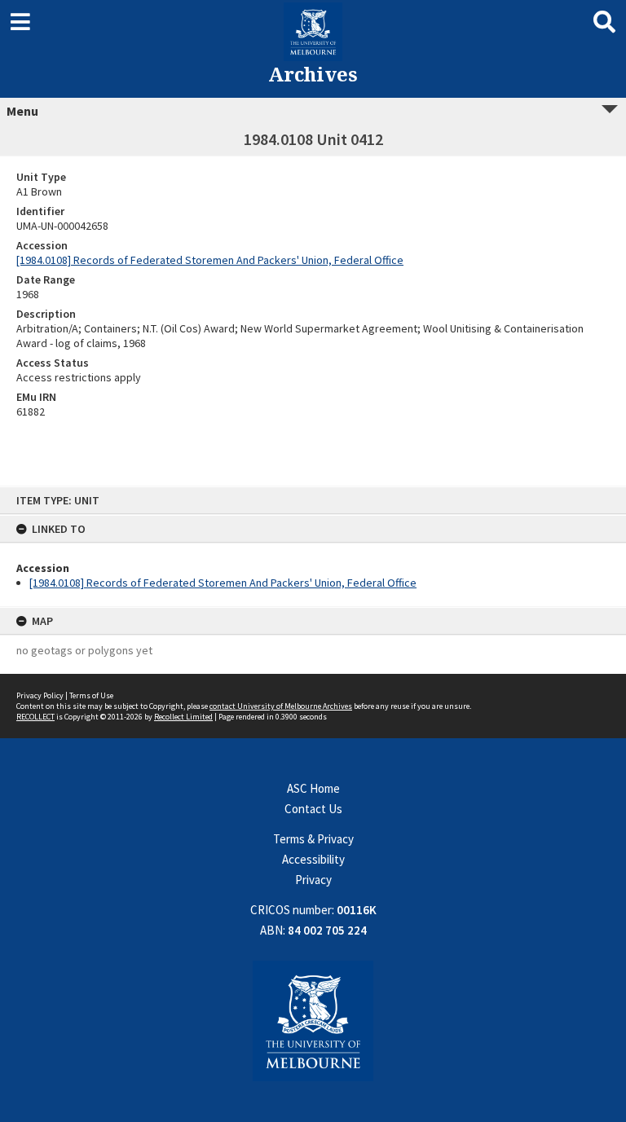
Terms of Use (91, 695)
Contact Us (313, 808)
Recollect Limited (183, 716)
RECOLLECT (35, 716)
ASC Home (313, 788)
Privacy (313, 879)
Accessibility (313, 859)
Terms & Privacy (313, 839)
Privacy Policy (40, 695)
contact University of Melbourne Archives (280, 706)
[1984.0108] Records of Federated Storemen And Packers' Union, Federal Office (223, 582)
